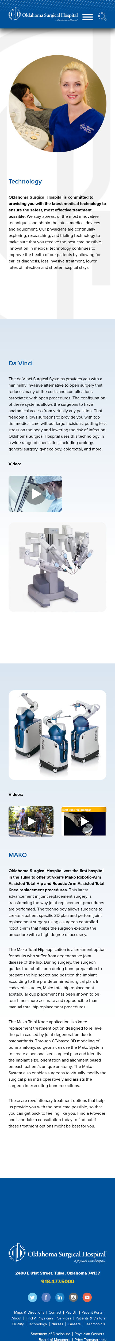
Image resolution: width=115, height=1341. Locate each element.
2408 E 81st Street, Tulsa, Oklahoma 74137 (57, 1273)
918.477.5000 (57, 1282)
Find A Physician (39, 1318)
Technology (37, 1324)
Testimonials (95, 1324)
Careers (74, 1324)
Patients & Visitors (91, 1318)
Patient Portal (92, 1312)
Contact (55, 1312)
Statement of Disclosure (50, 1334)
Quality (18, 1324)
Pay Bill (71, 1312)
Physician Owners (89, 1334)
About (16, 1318)
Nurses (57, 1324)
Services (64, 1318)
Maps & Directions (29, 1312)
